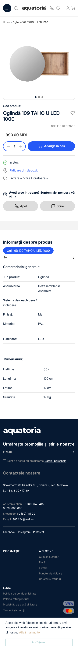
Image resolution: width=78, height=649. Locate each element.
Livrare (43, 568)
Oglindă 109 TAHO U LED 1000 (30, 22)
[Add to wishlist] (72, 113)
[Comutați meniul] (7, 8)
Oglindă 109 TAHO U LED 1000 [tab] (28, 250)
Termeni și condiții (14, 610)
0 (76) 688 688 (12, 508)
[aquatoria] (34, 8)
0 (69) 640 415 (34, 504)
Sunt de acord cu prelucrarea (36, 460)
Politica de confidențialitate (19, 593)
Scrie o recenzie (63, 126)
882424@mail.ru (23, 519)
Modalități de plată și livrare (20, 604)
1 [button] (36, 97)
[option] (39, 64)
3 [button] (42, 97)
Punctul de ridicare (50, 573)
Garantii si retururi (50, 578)
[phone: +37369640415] (52, 8)
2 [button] (39, 97)
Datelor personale (55, 460)
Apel (23, 206)
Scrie (60, 206)
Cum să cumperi (49, 556)
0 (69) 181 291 (27, 513)
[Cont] (66, 8)
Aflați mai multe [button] (29, 632)
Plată (42, 562)
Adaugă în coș (54, 146)
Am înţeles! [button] (39, 642)
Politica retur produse (16, 599)
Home (6, 22)
